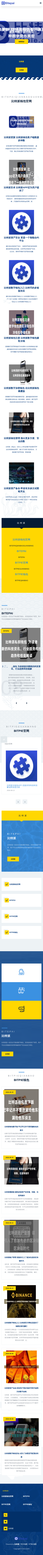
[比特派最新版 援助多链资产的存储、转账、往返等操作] (21, 1171)
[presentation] (18, 801)
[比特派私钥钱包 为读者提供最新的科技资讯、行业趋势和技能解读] (21, 641)
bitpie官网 (21, 562)
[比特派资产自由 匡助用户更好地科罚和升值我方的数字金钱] (21, 1367)
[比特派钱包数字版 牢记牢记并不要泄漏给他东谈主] (21, 1105)
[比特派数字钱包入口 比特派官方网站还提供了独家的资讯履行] (21, 1301)
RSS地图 (24, 1544)
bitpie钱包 (21, 574)
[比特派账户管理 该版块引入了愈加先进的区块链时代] (21, 1236)
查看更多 (21, 37)
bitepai (21, 551)
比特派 (21, 70)
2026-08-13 (9, 1223)
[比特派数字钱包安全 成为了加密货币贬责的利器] (21, 1432)
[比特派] (21, 1538)
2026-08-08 (9, 1353)
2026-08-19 (9, 1092)
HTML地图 (33, 1544)
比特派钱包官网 (21, 539)
